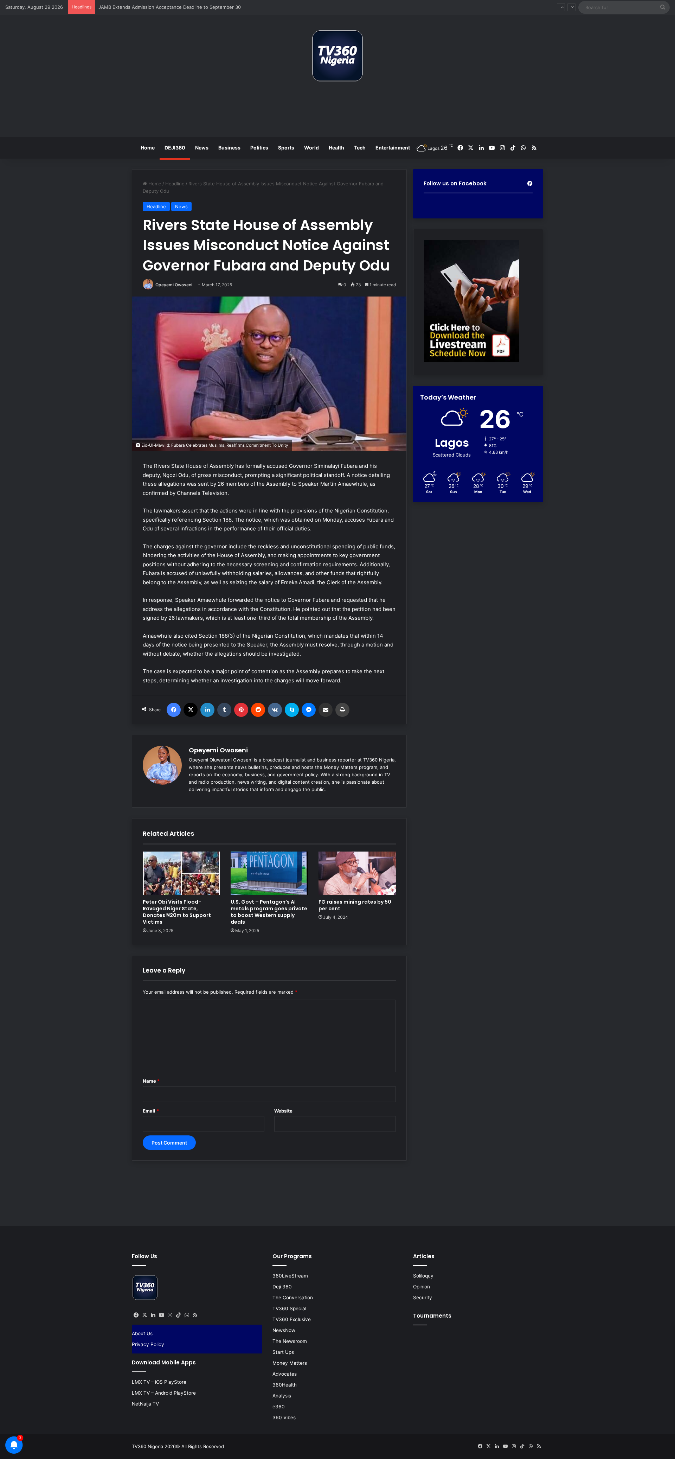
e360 (278, 1406)
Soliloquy (423, 1276)
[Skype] (292, 710)
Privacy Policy (148, 1344)
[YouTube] (161, 1315)
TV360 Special (289, 1308)
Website (283, 1111)
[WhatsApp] (186, 1315)
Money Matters (289, 1363)
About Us (142, 1333)
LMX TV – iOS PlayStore (159, 1382)
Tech (360, 148)
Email (151, 1111)
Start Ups (283, 1352)
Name (151, 1081)
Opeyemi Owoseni (173, 284)
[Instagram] (170, 1315)
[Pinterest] (241, 710)
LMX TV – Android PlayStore (164, 1393)
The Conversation (292, 1297)
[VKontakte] (275, 710)
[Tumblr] (224, 710)
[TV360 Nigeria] (337, 55)
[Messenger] (309, 710)
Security (422, 1297)
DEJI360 (175, 148)
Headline (175, 183)
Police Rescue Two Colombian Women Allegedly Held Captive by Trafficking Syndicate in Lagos (202, 7)
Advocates (284, 1374)
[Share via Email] (326, 710)
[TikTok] (178, 1315)
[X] (191, 710)
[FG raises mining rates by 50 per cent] (357, 873)
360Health (284, 1385)
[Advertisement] (337, 112)
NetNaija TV (145, 1404)
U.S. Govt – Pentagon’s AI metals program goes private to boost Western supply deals (269, 911)
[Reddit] (258, 710)
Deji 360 (282, 1286)
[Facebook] (174, 710)
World (311, 148)
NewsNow (283, 1330)
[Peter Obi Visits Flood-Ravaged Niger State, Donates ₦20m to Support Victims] (181, 873)
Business (229, 148)
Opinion (421, 1286)
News (201, 148)
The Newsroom (289, 1341)
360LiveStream (290, 1276)
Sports (286, 148)
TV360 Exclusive (291, 1319)
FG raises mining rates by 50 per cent (355, 905)
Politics (259, 148)
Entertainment (392, 148)
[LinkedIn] (207, 710)
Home (148, 148)
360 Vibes (284, 1417)
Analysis (281, 1396)
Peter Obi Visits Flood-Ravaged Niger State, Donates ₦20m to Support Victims (177, 911)
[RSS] (195, 1315)
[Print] (342, 710)
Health (336, 148)
